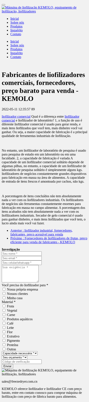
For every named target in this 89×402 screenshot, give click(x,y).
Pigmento (13, 340)
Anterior (41, 232)
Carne (11, 315)
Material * (9, 302)
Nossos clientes (17, 294)
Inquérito (16, 30)
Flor (10, 332)
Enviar (7, 366)
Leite (10, 328)
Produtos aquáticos (20, 319)
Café (10, 323)
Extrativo (13, 336)
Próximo (48, 240)
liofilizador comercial (16, 116)
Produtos (16, 26)
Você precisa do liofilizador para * (25, 285)
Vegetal (12, 310)
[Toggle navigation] (3, 4)
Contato (15, 34)
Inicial (14, 18)
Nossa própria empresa (22, 289)
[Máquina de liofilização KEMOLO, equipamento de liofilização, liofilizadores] (44, 9)
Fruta (10, 306)
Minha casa (14, 298)
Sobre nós (17, 22)
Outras (11, 349)
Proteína (12, 345)
